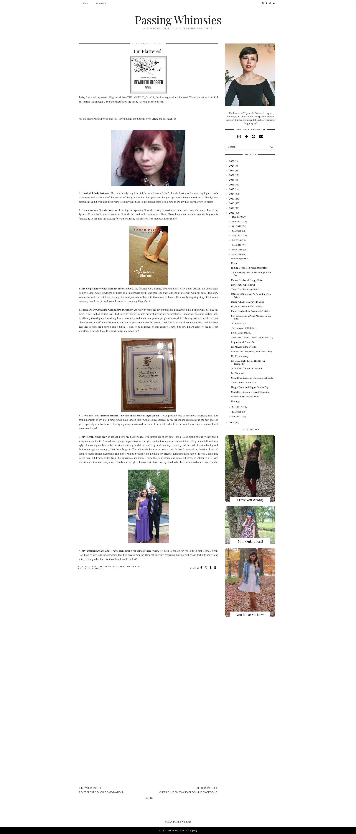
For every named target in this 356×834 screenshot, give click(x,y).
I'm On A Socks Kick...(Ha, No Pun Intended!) (248, 362)
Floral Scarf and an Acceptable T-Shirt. (250, 311)
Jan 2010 (236, 416)
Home (85, 3)
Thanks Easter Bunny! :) (243, 382)
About (100, 3)
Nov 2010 (237, 221)
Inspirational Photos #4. (243, 342)
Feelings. (235, 401)
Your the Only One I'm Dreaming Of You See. (251, 274)
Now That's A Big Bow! (243, 284)
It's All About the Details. (243, 346)
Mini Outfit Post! (250, 541)
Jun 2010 (236, 245)
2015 (231, 189)
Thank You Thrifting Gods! (244, 289)
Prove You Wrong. (250, 500)
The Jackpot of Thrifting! (243, 328)
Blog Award (95, 568)
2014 (231, 193)
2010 (231, 212)
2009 (231, 422)
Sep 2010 (237, 230)
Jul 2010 (236, 240)
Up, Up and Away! (240, 356)
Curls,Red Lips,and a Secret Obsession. (250, 391)
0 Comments (134, 566)
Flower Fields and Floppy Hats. (246, 280)
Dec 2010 (237, 216)
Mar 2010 (237, 407)
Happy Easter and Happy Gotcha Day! (250, 387)
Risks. (234, 263)
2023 (231, 170)
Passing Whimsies (178, 19)
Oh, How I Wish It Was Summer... (247, 306)
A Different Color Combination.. (247, 368)
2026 (231, 161)
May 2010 (237, 249)
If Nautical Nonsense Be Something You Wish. (251, 295)
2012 (231, 203)
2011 (231, 208)
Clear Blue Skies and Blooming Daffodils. (252, 377)
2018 (231, 179)
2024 (231, 165)
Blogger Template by (178, 830)
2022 (231, 175)
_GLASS (140, 97)
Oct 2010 (236, 226)
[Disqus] (148, 630)
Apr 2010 (237, 254)
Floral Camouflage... (241, 332)
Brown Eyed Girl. (240, 258)
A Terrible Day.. (239, 323)
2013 (231, 198)
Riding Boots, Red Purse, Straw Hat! (249, 267)
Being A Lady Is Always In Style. (247, 301)
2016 (231, 184)
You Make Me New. (250, 614)
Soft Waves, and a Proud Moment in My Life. (251, 317)
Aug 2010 (237, 235)
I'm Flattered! (237, 373)
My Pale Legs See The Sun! (245, 396)
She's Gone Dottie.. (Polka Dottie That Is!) (252, 337)
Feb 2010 (237, 411)
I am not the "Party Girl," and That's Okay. (252, 351)
